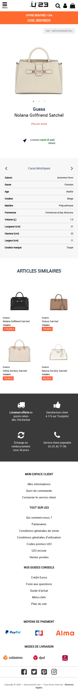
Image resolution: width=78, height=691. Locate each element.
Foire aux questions (39, 584)
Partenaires (39, 524)
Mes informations (39, 484)
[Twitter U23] (34, 673)
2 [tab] (39, 101)
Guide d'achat (39, 590)
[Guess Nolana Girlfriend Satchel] (39, 64)
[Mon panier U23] (72, 5)
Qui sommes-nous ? (39, 517)
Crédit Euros (39, 577)
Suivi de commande (39, 491)
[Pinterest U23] (44, 673)
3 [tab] (45, 101)
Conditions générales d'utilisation (39, 537)
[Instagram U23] (54, 673)
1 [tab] (33, 101)
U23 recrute (39, 550)
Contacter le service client (39, 497)
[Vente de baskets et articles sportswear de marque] (39, 5)
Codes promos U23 (39, 544)
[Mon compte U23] (65, 5)
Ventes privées (39, 557)
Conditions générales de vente (39, 531)
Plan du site (39, 604)
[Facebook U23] (24, 673)
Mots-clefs (39, 597)
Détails (51, 142)
